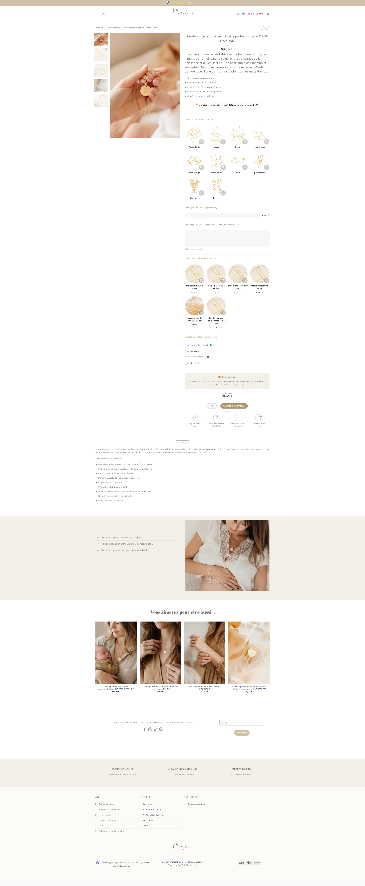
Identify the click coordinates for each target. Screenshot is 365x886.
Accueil (99, 27)
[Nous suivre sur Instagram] (150, 730)
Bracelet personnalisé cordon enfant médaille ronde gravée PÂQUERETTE (249, 687)
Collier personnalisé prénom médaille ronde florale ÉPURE (160, 687)
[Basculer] (98, 537)
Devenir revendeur (196, 804)
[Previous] (115, 85)
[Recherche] (238, 14)
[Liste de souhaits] (243, 14)
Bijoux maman (113, 27)
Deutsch (183, 862)
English (165, 862)
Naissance (152, 27)
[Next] (175, 85)
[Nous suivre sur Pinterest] (161, 730)
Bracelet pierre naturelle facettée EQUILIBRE (204, 687)
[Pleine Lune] (182, 14)
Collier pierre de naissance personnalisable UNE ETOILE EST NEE (116, 687)
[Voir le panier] (268, 14)
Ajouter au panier (234, 406)
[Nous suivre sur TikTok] (155, 730)
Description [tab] (182, 443)
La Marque (148, 804)
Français (174, 862)
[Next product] (262, 28)
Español (199, 862)
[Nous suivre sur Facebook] (145, 730)
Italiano (191, 862)
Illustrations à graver (134, 27)
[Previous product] (267, 28)
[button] (101, 14)
